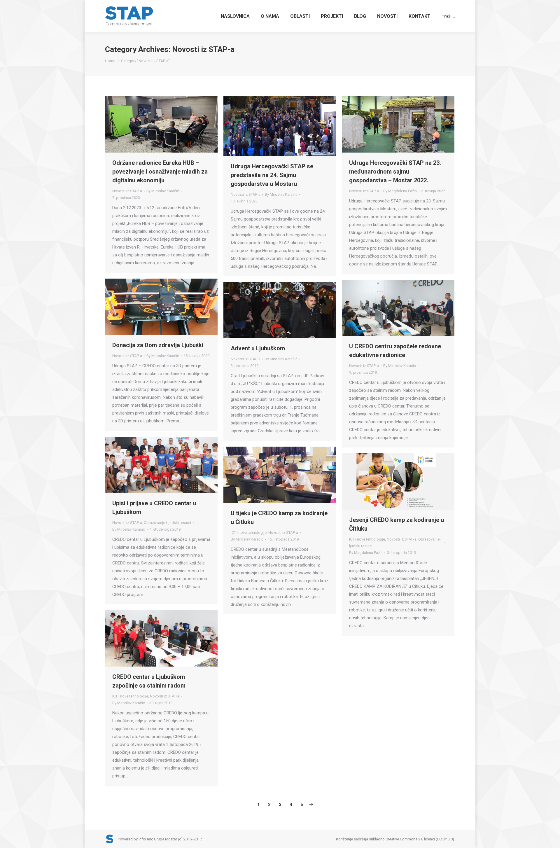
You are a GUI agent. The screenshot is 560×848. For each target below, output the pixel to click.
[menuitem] (235, 16)
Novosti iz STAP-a (127, 191)
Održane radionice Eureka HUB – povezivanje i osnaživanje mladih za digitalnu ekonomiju (160, 171)
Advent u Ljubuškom (258, 348)
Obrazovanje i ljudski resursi (167, 522)
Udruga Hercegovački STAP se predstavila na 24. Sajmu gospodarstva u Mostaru (272, 175)
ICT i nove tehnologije (249, 532)
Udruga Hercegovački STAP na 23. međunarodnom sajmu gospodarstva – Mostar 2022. (395, 171)
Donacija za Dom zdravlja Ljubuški (157, 345)
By (162, 191)
